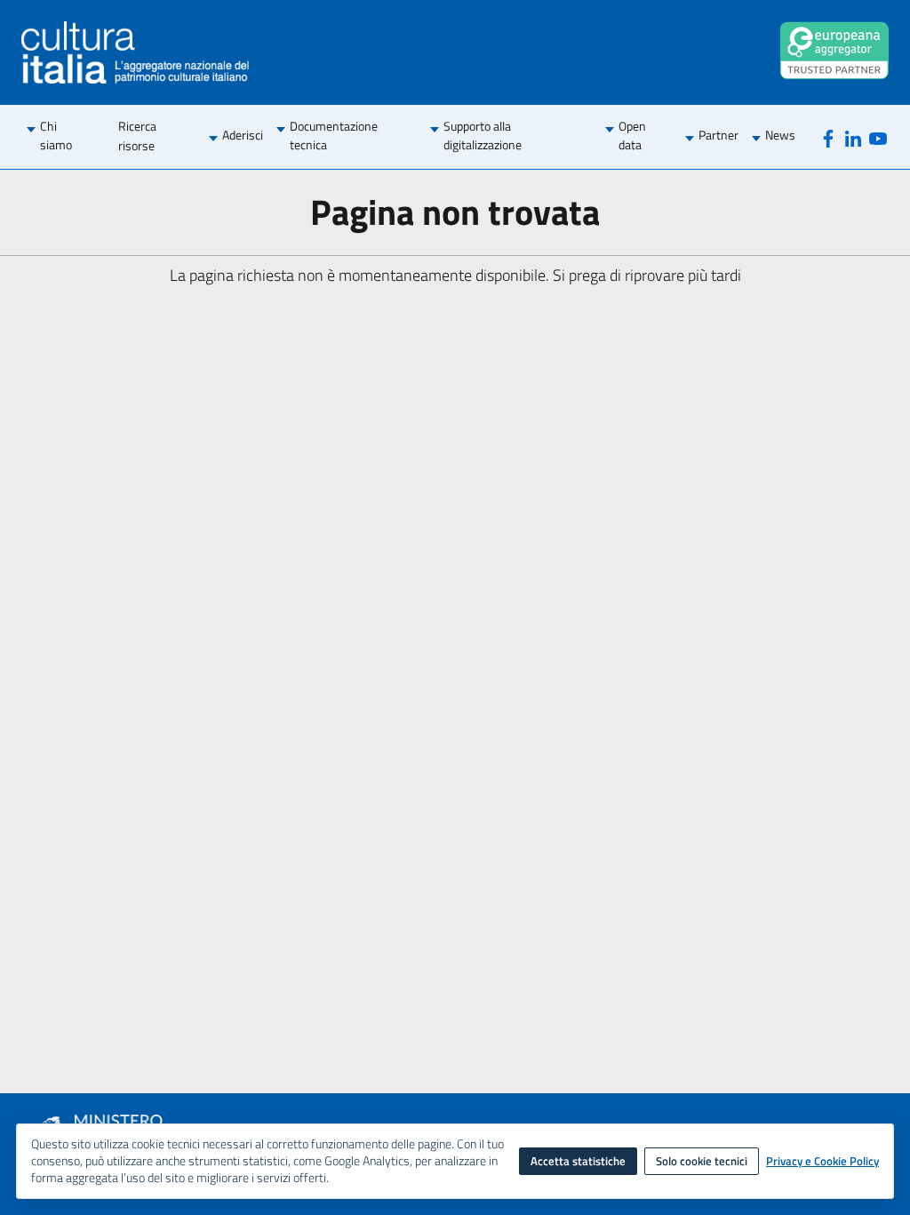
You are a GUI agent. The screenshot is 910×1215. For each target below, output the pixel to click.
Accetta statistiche (578, 1161)
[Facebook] (828, 137)
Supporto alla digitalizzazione (482, 135)
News (780, 134)
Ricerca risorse (137, 135)
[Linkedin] (853, 137)
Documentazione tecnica (334, 135)
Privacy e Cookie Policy (822, 1162)
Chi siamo (56, 135)
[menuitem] (66, 137)
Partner (718, 134)
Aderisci (242, 134)
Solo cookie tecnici (701, 1161)
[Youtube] (878, 137)
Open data (632, 135)
